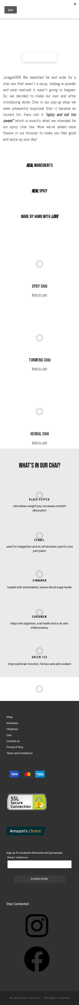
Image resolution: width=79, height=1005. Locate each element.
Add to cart (39, 295)
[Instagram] (36, 940)
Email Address (17, 857)
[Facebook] (36, 973)
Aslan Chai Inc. (30, 997)
